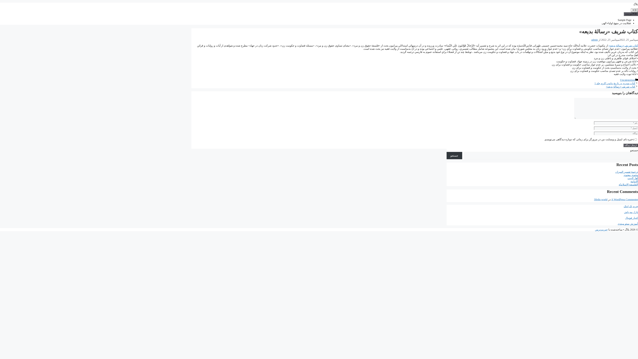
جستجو (634, 150)
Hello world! (600, 199)
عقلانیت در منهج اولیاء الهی (616, 23)
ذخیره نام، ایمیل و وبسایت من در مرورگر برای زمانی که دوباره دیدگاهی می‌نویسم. (589, 139)
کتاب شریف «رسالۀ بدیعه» (623, 45)
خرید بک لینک (631, 206)
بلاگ (635, 4)
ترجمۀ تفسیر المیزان (626, 172)
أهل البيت (633, 178)
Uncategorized (627, 80)
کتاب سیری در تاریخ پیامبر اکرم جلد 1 (614, 83)
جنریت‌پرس (601, 229)
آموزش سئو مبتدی (628, 223)
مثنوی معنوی (631, 175)
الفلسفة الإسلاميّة (628, 184)
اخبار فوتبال (631, 218)
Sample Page (624, 20)
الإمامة (634, 181)
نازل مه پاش (631, 212)
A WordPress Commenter (624, 199)
